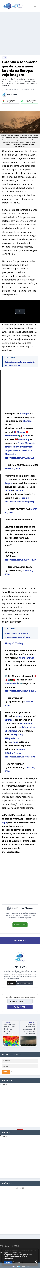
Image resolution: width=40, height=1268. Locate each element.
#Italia (20, 443)
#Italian (17, 450)
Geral (4, 58)
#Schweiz (30, 443)
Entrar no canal (21, 925)
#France (21, 431)
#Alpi (23, 446)
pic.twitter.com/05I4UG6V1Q (20, 756)
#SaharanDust (26, 657)
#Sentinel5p (11, 730)
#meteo (21, 749)
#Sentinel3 (10, 683)
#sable (8, 490)
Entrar (5, 1072)
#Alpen (8, 450)
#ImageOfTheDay (14, 643)
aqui (4, 822)
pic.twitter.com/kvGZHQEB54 (20, 457)
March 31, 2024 (12, 468)
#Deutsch (27, 450)
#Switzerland (12, 435)
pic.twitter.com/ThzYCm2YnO (20, 690)
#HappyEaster (12, 738)
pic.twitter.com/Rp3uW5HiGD (20, 559)
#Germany (23, 439)
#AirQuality (17, 734)
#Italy (26, 435)
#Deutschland (12, 446)
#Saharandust (27, 723)
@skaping (24, 497)
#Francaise (10, 454)
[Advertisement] (20, 33)
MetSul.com (12, 95)
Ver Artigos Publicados (26, 983)
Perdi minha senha (17, 1072)
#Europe (24, 413)
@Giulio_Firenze (13, 753)
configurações (8, 1258)
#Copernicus (28, 727)
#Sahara (27, 420)
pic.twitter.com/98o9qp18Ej (19, 501)
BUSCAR (21, 1007)
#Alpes (29, 446)
